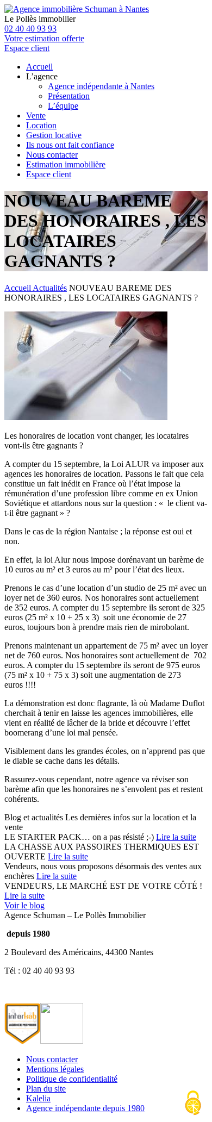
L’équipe (63, 105)
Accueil (39, 66)
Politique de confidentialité (71, 1078)
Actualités (50, 287)
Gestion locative (54, 135)
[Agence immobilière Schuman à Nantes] (76, 9)
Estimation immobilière (65, 164)
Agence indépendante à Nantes (101, 86)
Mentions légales (55, 1069)
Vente (36, 115)
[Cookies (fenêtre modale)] (193, 1103)
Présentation (69, 96)
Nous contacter (52, 154)
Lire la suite (176, 837)
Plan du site (46, 1088)
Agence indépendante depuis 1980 (85, 1108)
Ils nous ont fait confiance (70, 144)
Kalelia (38, 1098)
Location (41, 125)
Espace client (48, 174)
